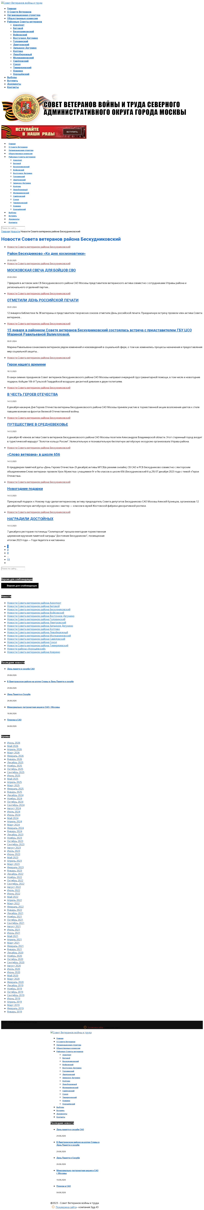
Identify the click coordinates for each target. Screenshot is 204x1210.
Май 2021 (12, 936)
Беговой (18, 28)
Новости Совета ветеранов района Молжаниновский (39, 635)
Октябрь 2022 (15, 880)
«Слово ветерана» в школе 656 (33, 454)
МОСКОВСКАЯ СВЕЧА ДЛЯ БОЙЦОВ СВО (41, 270)
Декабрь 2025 (15, 762)
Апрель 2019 (14, 1001)
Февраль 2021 (15, 946)
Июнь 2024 (13, 815)
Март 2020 (13, 978)
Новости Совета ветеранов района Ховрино (33, 652)
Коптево (18, 51)
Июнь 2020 (13, 972)
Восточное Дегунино (25, 38)
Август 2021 (14, 926)
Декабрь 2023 (15, 834)
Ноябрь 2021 (14, 916)
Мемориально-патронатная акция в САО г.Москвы (33, 707)
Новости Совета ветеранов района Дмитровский (36, 622)
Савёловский (21, 61)
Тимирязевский (22, 67)
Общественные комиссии (22, 18)
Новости (15, 231)
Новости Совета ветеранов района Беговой (33, 606)
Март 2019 (13, 1005)
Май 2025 (12, 778)
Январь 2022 (14, 910)
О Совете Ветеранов (19, 11)
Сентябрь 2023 (15, 844)
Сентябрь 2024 (15, 805)
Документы (14, 84)
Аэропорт (18, 25)
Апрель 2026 (14, 749)
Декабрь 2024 (15, 795)
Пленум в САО (14, 720)
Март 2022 (13, 903)
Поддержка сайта (95, 1027)
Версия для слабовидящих (21, 585)
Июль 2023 (13, 851)
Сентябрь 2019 (15, 995)
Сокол (16, 64)
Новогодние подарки (25, 489)
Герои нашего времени (26, 364)
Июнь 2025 (13, 775)
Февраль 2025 (15, 788)
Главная (11, 8)
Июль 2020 (13, 969)
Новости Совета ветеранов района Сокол (32, 642)
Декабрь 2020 (15, 952)
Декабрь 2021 (15, 913)
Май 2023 (12, 857)
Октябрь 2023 (15, 841)
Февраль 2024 (15, 828)
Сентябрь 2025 (15, 772)
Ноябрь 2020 (14, 956)
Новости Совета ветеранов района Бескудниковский (38, 246)
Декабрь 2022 (15, 874)
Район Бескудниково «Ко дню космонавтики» (46, 253)
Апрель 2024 (14, 821)
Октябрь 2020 (15, 959)
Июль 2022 (13, 890)
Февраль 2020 (15, 982)
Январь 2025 (14, 792)
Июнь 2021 (13, 933)
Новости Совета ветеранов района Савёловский (36, 639)
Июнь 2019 (13, 998)
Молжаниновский (23, 57)
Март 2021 (13, 942)
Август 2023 (14, 847)
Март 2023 (13, 864)
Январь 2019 (14, 1011)
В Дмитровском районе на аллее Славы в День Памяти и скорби (40, 681)
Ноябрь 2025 (14, 765)
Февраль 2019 (15, 1008)
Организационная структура (23, 15)
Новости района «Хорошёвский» (26, 648)
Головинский (20, 41)
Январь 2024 (14, 831)
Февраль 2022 (15, 906)
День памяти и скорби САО (21, 669)
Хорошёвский (21, 74)
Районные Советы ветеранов (24, 21)
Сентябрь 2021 (15, 923)
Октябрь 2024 (15, 801)
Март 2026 (13, 752)
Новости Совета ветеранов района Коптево (33, 629)
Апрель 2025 (14, 782)
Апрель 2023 (14, 860)
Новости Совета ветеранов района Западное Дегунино (40, 625)
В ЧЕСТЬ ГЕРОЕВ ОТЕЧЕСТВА (32, 394)
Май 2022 (12, 897)
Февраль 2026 (15, 756)
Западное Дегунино (25, 47)
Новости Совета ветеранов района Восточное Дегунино (40, 616)
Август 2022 (14, 887)
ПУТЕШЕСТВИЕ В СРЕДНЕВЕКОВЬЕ (37, 424)
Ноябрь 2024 (14, 798)
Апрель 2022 (14, 900)
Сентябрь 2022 (15, 883)
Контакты (13, 87)
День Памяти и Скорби (18, 694)
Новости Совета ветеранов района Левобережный (37, 632)
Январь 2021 (14, 949)
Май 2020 (12, 975)
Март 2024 (13, 824)
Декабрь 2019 (15, 985)
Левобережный (22, 54)
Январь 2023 (14, 870)
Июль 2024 (13, 811)
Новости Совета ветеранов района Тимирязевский (37, 645)
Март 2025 (13, 785)
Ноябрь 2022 (14, 877)
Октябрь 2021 (15, 919)
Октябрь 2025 (15, 769)
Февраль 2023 (15, 867)
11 (8, 559)
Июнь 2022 (13, 893)
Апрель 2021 (14, 939)
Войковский (20, 34)
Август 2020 (14, 965)
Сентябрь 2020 (15, 962)
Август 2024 (14, 808)
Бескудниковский (23, 31)
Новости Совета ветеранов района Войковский (35, 612)
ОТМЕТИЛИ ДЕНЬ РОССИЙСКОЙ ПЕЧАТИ (43, 300)
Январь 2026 (14, 759)
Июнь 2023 (13, 854)
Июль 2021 (13, 929)
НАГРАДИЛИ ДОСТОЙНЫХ (30, 519)
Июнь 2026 (13, 742)
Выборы (12, 77)
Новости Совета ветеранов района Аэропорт (34, 602)
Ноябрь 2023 (14, 838)
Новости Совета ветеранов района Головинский (36, 619)
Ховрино (18, 70)
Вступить (12, 80)
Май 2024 (12, 818)
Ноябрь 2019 (14, 988)
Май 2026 (12, 746)
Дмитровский (21, 44)
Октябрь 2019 (15, 992)
